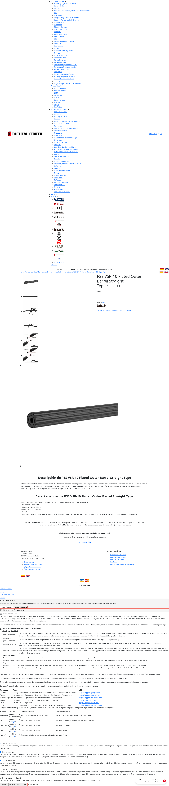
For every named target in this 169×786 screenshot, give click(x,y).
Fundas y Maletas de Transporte (66, 149)
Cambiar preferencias (20, 607)
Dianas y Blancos (60, 27)
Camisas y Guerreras (62, 123)
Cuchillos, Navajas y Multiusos (65, 147)
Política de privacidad (118, 557)
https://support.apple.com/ (89, 703)
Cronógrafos (59, 22)
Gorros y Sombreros (61, 156)
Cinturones (58, 140)
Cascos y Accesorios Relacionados (66, 20)
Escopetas (58, 95)
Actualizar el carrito (7, 594)
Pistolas (57, 102)
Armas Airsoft (56, 86)
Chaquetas (58, 133)
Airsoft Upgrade (60, 88)
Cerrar (2, 592)
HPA (55, 39)
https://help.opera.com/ (88, 700)
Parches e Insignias (61, 182)
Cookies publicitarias (9, 769)
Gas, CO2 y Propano (61, 29)
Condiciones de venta (118, 555)
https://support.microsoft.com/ (90, 698)
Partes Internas (60, 60)
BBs (55, 13)
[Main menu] (47, 134)
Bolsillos (57, 119)
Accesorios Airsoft (57, 1)
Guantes (57, 159)
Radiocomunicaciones (62, 192)
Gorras (56, 154)
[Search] (157, 134)
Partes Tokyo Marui (61, 69)
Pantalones (58, 178)
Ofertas (54, 265)
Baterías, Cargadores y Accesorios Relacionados (72, 11)
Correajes (57, 145)
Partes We (58, 72)
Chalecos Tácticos (60, 131)
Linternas (57, 43)
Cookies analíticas (8, 761)
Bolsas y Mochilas (60, 116)
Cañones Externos (66, 272)
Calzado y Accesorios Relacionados (67, 121)
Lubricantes (58, 46)
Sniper (56, 105)
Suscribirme (83, 542)
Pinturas (57, 187)
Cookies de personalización (12, 778)
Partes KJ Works (60, 62)
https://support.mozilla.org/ (89, 695)
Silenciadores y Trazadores (64, 79)
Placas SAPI (58, 189)
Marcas (54, 196)
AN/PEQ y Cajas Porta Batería (65, 3)
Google (12, 721)
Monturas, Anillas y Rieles (63, 51)
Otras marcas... (59, 262)
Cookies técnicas (8, 752)
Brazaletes (58, 15)
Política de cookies (117, 559)
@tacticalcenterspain (33, 567)
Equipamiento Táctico (59, 109)
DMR (56, 93)
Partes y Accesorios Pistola (64, 74)
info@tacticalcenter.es (34, 564)
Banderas (57, 8)
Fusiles (56, 98)
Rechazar (10, 607)
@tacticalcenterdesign (34, 569)
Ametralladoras (60, 91)
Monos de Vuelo (60, 175)
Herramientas (59, 36)
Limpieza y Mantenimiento (64, 41)
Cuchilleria (58, 25)
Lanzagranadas (60, 100)
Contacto (113, 562)
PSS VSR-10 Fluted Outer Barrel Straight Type (89, 272)
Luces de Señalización (62, 171)
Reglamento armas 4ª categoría (122, 564)
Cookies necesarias (9, 743)
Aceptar (3, 607)
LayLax (104, 302)
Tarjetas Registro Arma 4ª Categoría (67, 83)
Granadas (57, 32)
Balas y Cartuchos (60, 6)
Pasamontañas (59, 185)
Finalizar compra (6, 589)
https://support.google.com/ (89, 692)
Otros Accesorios (60, 55)
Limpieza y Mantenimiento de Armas (67, 163)
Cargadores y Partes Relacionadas (66, 18)
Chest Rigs (58, 135)
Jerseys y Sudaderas (61, 161)
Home (22, 272)
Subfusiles (58, 107)
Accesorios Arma (60, 112)
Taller (53, 194)
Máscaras (57, 48)
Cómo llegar (29, 562)
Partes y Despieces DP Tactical (65, 76)
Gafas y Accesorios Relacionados (66, 152)
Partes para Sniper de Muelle (65, 67)
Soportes (57, 81)
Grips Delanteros (60, 34)
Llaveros (57, 168)
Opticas (57, 53)
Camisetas (58, 126)
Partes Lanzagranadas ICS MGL (65, 65)
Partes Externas (60, 58)
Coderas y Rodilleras (61, 142)
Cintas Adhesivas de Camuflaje (65, 138)
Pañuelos (57, 180)
